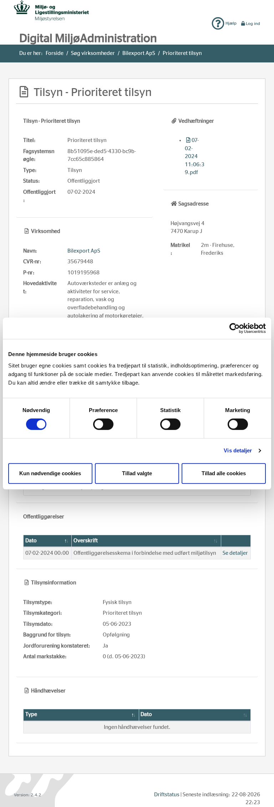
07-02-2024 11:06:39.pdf (194, 156)
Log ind (253, 23)
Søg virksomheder (93, 53)
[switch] (103, 424)
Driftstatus (166, 794)
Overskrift (85, 540)
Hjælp (230, 23)
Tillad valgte (137, 473)
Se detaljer (235, 553)
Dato (31, 540)
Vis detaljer (238, 450)
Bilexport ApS (138, 53)
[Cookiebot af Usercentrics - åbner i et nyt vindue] (234, 328)
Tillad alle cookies (224, 473)
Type (31, 714)
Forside (55, 53)
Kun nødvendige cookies (50, 473)
